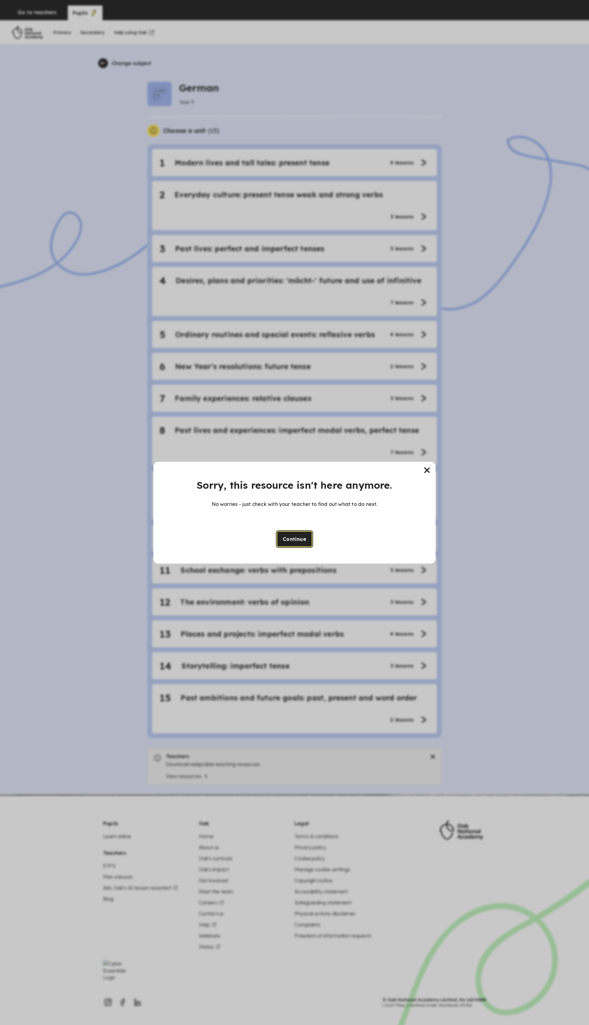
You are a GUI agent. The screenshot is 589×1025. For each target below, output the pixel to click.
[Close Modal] (427, 470)
